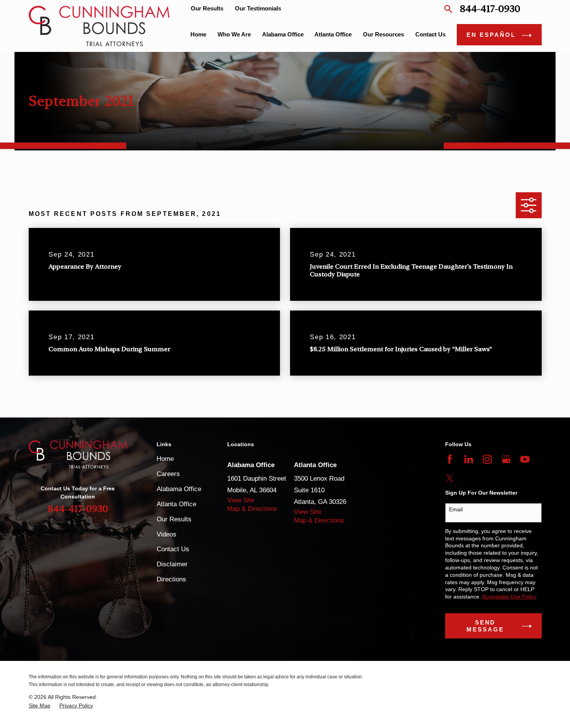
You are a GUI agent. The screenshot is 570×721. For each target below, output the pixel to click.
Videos (166, 534)
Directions (171, 579)
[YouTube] (524, 459)
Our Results (207, 8)
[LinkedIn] (468, 459)
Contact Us (173, 549)
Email (456, 509)
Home (165, 458)
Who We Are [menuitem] (234, 34)
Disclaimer (172, 564)
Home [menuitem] (198, 34)
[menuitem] (39, 705)
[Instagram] (487, 459)
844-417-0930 (490, 9)
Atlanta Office (176, 504)
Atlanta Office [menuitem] (333, 34)
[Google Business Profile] (506, 459)
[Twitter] (449, 478)
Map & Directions (252, 508)
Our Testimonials (258, 8)
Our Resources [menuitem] (383, 34)
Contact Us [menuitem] (430, 34)
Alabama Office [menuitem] (283, 34)
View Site (240, 500)
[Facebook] (449, 459)
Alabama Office (179, 489)
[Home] (99, 26)
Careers (168, 474)
